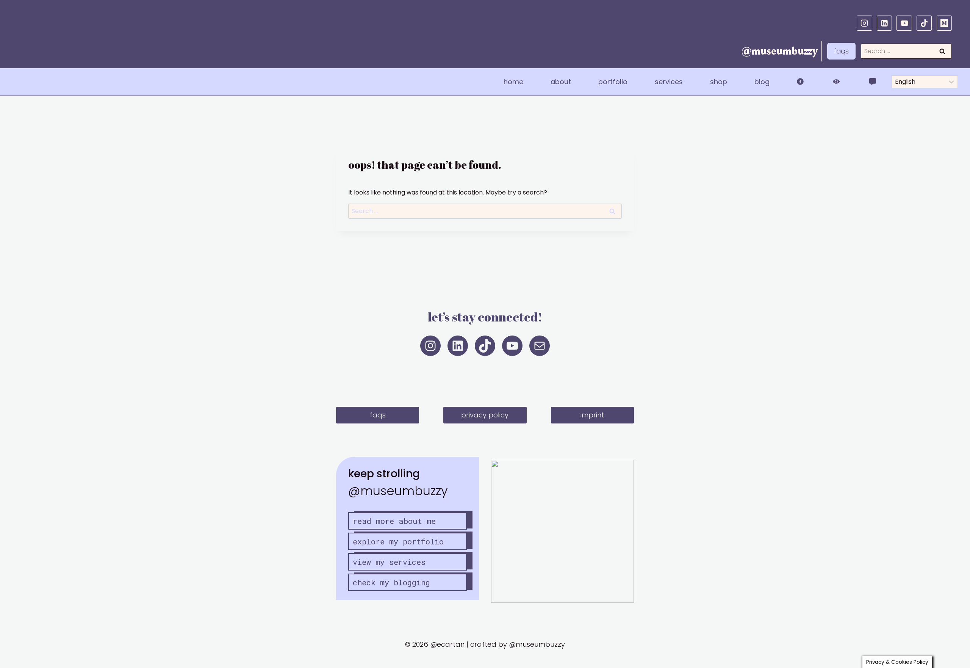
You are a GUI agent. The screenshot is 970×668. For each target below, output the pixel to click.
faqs (841, 51)
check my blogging (391, 582)
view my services (389, 562)
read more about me (394, 521)
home (513, 81)
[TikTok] (924, 23)
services (669, 81)
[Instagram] (864, 23)
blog (762, 81)
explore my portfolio (398, 541)
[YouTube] (904, 23)
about (561, 81)
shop (718, 81)
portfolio (612, 81)
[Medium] (944, 23)
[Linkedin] (884, 23)
